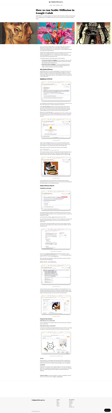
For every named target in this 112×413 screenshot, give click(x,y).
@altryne (54, 64)
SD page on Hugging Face (50, 253)
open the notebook (46, 106)
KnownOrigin (71, 402)
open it (53, 217)
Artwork (54, 5)
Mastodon (58, 403)
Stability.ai (55, 60)
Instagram (58, 405)
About (61, 5)
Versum (70, 404)
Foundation (70, 403)
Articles (51, 5)
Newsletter (58, 5)
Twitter (54, 376)
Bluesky (58, 402)
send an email (59, 376)
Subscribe (108, 410)
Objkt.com (70, 405)
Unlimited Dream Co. (56, 2)
